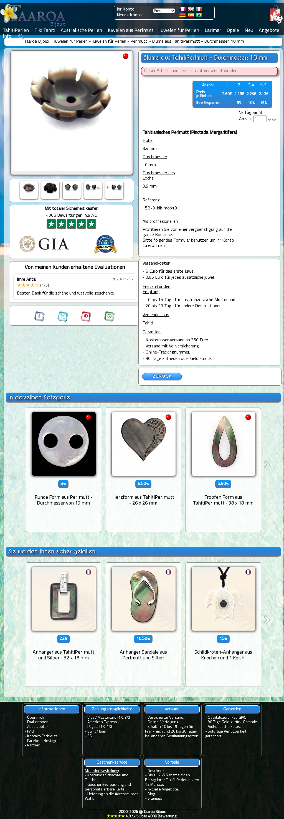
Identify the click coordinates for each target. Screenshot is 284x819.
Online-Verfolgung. (163, 722)
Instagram (53, 741)
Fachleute (50, 736)
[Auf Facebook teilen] (40, 321)
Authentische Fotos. (224, 727)
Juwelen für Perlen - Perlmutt (119, 41)
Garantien (232, 709)
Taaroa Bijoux (36, 41)
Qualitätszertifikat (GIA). (227, 718)
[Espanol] (191, 16)
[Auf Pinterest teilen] (81, 321)
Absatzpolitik (38, 727)
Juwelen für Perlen (71, 41)
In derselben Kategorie (39, 397)
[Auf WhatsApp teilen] (104, 321)
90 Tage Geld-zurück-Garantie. (233, 722)
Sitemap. (155, 799)
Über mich (35, 718)
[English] (191, 10)
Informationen (51, 709)
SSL (90, 736)
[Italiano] (199, 10)
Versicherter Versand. (166, 718)
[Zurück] (162, 380)
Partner (33, 745)
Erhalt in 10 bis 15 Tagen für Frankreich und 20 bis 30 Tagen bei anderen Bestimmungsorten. (172, 731)
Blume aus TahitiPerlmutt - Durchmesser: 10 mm (198, 41)
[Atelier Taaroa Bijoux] (33, 27)
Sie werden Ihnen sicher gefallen (51, 551)
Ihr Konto (126, 9)
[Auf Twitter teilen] (57, 321)
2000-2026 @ (142, 814)
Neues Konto (129, 15)
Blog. (152, 794)
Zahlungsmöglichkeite (112, 709)
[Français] (182, 10)
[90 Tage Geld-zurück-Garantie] (105, 254)
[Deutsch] (182, 16)
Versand (172, 709)
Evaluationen (38, 722)
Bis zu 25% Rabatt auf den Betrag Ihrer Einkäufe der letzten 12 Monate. (172, 780)
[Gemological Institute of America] (44, 253)
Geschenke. (158, 771)
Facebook (35, 741)
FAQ (30, 732)
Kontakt (33, 736)
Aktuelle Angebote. (163, 789)
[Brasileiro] (199, 16)
